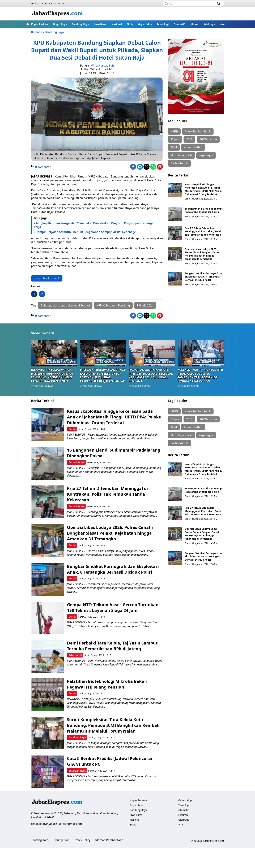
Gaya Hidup (145, 24)
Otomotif (179, 24)
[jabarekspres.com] (57, 14)
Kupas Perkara (39, 24)
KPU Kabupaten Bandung (113, 305)
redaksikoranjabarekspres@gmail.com (56, 824)
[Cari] (219, 3)
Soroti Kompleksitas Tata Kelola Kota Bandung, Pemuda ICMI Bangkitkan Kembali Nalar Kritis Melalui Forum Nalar (113, 725)
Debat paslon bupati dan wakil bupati (65, 305)
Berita (72, 429)
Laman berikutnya (45, 278)
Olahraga (209, 24)
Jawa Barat (100, 24)
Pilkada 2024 (145, 305)
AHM (174, 147)
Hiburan (194, 24)
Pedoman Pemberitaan (108, 840)
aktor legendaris (181, 155)
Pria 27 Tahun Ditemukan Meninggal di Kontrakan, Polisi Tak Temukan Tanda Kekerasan (203, 231)
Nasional (117, 24)
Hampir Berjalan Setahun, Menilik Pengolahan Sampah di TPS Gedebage (86, 232)
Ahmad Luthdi (193, 147)
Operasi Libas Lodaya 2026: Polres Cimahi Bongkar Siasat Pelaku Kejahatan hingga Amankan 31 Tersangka (202, 254)
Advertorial (75, 655)
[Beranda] (27, 24)
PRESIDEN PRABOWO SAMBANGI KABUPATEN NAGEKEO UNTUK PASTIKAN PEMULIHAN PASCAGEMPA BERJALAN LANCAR (102, 375)
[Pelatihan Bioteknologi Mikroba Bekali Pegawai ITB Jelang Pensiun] (47, 694)
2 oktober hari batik (198, 131)
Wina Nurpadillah (102, 65)
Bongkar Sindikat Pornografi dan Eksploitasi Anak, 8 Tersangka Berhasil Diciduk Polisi (204, 277)
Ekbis (130, 24)
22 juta (175, 139)
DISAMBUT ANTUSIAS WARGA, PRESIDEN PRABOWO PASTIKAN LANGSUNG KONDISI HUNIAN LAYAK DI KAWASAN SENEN (52, 375)
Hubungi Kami (61, 840)
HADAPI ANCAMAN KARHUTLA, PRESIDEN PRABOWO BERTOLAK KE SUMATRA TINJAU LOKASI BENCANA (151, 375)
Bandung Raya (80, 24)
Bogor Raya (60, 24)
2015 (189, 139)
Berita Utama (76, 462)
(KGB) (174, 131)
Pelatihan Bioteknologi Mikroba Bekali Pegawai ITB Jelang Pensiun (107, 684)
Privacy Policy (81, 840)
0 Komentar (43, 167)
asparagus (206, 155)
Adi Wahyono (208, 139)
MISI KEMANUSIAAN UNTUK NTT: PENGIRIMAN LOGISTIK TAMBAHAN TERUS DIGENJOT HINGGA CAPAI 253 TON (200, 375)
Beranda (36, 32)
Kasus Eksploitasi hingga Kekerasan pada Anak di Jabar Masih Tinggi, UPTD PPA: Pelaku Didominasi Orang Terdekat (203, 189)
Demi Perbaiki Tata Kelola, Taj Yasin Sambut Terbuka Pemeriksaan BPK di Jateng (112, 645)
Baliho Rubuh (179, 163)
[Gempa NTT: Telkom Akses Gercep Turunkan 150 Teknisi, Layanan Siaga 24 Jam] (47, 618)
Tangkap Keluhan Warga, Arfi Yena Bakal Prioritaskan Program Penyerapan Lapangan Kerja (94, 225)
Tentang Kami (40, 840)
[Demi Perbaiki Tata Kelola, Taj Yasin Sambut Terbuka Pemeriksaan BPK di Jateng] (47, 656)
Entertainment (77, 770)
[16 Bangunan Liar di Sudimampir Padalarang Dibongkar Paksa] (175, 214)
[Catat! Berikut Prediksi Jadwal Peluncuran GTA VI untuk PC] (47, 771)
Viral (222, 24)
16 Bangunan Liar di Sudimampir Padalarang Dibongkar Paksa (204, 210)
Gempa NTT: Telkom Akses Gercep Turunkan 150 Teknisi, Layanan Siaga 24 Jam (113, 607)
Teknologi (163, 24)
